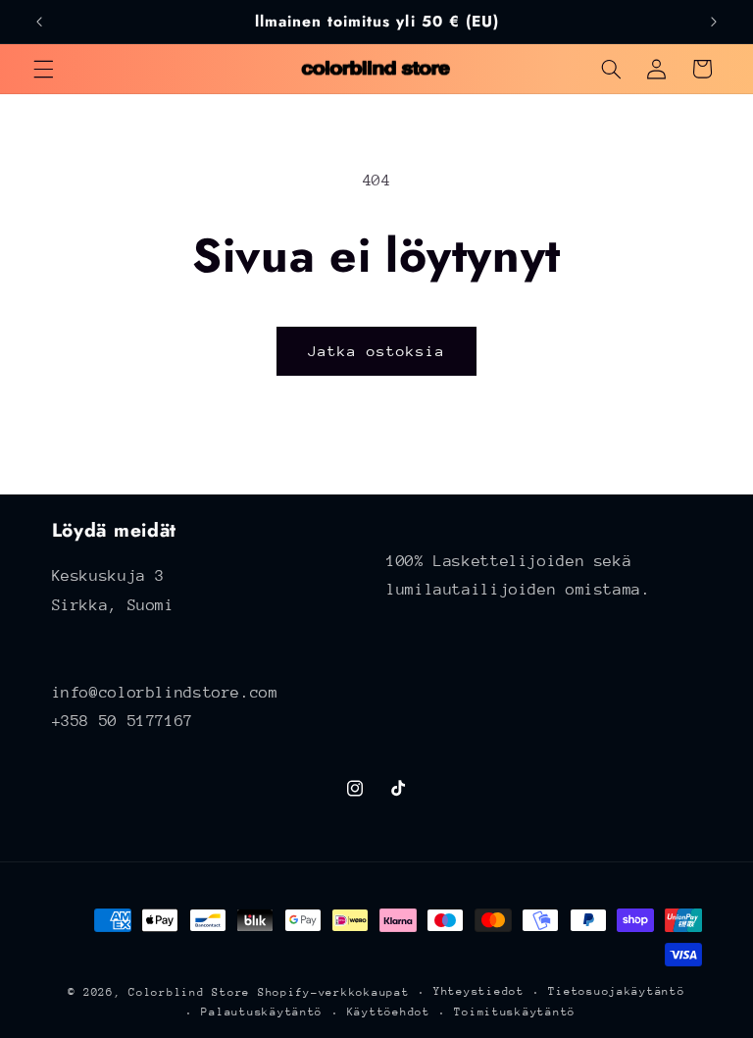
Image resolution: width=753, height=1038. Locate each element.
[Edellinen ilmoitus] (39, 21)
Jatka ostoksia (377, 350)
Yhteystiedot (479, 991)
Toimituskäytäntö (515, 1012)
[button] (43, 68)
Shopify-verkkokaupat (334, 992)
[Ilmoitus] (713, 21)
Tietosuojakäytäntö (616, 991)
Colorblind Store (189, 992)
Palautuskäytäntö (262, 1012)
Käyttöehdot (388, 1012)
